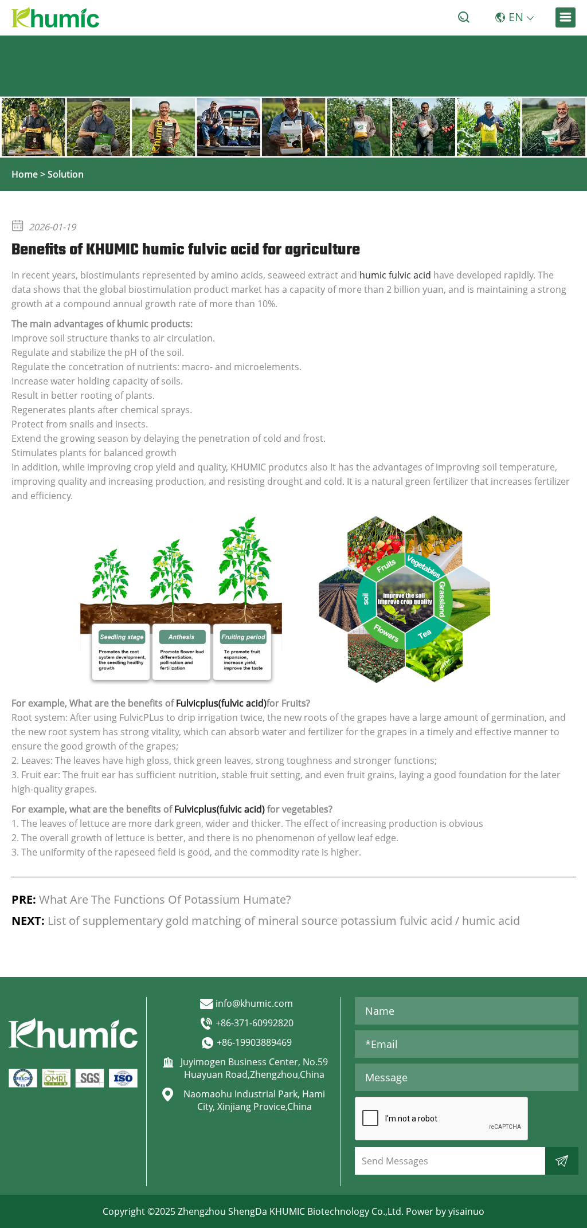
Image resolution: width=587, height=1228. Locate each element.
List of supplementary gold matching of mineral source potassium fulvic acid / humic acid (284, 920)
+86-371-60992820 (255, 1023)
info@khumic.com (254, 1003)
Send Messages (395, 1161)
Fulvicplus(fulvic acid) (221, 703)
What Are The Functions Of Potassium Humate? (165, 899)
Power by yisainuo (445, 1211)
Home (24, 174)
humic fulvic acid (395, 275)
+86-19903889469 (254, 1042)
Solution (66, 174)
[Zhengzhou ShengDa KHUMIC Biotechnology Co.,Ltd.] (55, 17)
